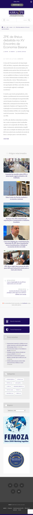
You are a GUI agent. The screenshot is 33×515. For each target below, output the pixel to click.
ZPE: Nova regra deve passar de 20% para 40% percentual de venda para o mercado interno (16, 268)
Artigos (20, 379)
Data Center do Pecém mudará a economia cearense (16, 198)
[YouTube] (19, 491)
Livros (9, 386)
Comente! (12, 51)
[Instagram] (13, 491)
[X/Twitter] (10, 485)
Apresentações (11, 379)
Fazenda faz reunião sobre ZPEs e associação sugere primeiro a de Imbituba (17, 176)
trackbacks (24, 303)
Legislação (18, 382)
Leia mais (6, 139)
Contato (19, 509)
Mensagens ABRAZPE (19, 386)
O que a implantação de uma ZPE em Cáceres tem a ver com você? (16, 282)
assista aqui (16, 5)
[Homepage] (16, 14)
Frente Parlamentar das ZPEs (18, 508)
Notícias (24, 51)
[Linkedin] (21, 485)
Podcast (18, 389)
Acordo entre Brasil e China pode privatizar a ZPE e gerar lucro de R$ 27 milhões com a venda (16, 292)
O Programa (10, 508)
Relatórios (10, 393)
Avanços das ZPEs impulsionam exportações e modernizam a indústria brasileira (16, 220)
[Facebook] (16, 485)
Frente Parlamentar (15, 329)
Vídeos (18, 393)
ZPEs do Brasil (27, 508)
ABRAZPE (10, 504)
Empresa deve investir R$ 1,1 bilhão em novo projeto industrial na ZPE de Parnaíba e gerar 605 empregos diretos (17, 345)
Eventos (19, 51)
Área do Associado (15, 321)
